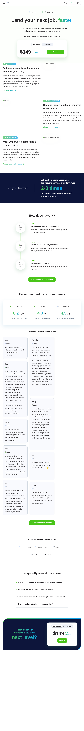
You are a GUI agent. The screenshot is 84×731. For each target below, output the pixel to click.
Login (66, 3)
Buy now (55, 52)
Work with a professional (13, 164)
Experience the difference (42, 523)
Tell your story (8, 90)
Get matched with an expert (42, 279)
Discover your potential (52, 127)
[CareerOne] (11, 3)
